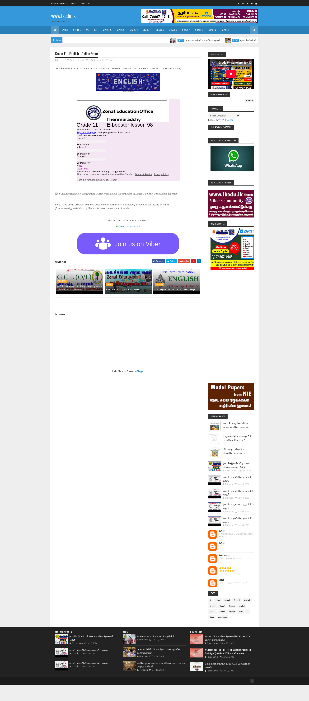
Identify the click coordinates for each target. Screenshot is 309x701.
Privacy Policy (85, 3)
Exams (97, 60)
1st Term (159, 284)
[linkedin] (247, 3)
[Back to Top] (252, 681)
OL (103, 60)
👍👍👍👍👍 (225, 567)
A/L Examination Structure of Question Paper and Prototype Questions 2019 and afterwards (228, 651)
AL (211, 600)
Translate (229, 119)
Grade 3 (199, 29)
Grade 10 (107, 29)
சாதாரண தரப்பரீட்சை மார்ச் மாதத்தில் (186, 40)
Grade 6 (160, 29)
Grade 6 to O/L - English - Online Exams (122, 289)
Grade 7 (147, 29)
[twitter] (252, 3)
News (164, 40)
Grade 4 (186, 29)
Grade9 (232, 611)
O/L (96, 29)
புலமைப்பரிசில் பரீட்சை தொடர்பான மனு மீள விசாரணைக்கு (250, 40)
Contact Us (64, 3)
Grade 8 (134, 29)
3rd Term (62, 281)
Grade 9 (121, 29)
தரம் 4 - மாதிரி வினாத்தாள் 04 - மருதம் (89, 649)
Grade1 (227, 600)
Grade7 (212, 611)
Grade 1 (225, 29)
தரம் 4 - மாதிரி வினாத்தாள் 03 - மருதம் (89, 662)
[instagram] (243, 3)
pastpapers (222, 617)
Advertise (54, 3)
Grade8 (222, 611)
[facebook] (239, 3)
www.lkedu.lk (63, 15)
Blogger (140, 371)
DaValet (222, 531)
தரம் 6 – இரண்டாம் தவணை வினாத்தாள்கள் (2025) (237, 465)
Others (77, 29)
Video (212, 617)
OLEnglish (110, 60)
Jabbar (221, 580)
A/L (87, 29)
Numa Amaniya (224, 555)
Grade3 (212, 605)
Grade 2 (212, 29)
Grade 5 (173, 29)
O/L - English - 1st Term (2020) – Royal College (175, 289)
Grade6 (242, 605)
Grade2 (247, 600)
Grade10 (237, 600)
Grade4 (222, 605)
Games (65, 29)
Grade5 (232, 605)
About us (74, 3)
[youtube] (256, 3)
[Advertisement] (231, 322)
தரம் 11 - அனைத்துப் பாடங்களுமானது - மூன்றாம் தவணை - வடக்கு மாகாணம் (79, 287)
